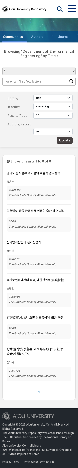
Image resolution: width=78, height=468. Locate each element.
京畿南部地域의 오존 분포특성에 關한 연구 (35, 318)
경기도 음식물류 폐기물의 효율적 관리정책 (33, 173)
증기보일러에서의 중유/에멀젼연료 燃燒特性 (35, 280)
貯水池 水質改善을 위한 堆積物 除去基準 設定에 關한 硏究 (35, 351)
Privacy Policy (10, 461)
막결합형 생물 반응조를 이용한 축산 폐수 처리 (36, 211)
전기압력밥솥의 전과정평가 (24, 242)
